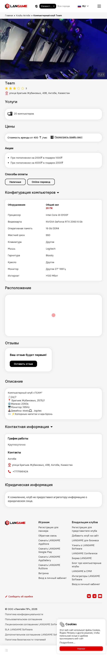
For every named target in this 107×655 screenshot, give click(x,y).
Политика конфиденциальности (24, 614)
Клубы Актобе (23, 15)
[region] (53, 240)
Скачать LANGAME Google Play (49, 550)
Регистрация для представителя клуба (84, 529)
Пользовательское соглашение (23, 619)
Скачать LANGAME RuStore (49, 566)
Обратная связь (47, 535)
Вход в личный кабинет (52, 578)
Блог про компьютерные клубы (86, 564)
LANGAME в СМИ (82, 571)
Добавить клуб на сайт (85, 535)
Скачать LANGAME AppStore (49, 542)
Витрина (43, 573)
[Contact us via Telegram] (94, 596)
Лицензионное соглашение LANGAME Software (33, 624)
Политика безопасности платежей (25, 639)
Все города (64, 6)
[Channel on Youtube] (100, 596)
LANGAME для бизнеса (85, 540)
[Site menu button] (99, 6)
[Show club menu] (6, 650)
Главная (9, 15)
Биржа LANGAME (82, 558)
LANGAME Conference (84, 553)
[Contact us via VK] (89, 596)
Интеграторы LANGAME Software (86, 577)
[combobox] (47, 6)
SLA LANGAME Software (19, 629)
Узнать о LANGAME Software (83, 547)
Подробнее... (67, 642)
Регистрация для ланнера (48, 529)
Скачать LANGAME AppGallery (49, 558)
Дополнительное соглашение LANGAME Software (34, 634)
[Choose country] (36, 6)
